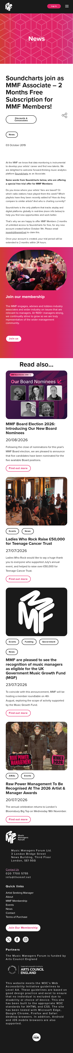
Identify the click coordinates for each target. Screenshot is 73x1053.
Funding (29, 641)
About (9, 897)
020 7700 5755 (17, 873)
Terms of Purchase (16, 917)
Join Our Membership (23, 928)
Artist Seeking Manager (19, 893)
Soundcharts (21, 173)
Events (12, 531)
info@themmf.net (18, 877)
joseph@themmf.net (16, 232)
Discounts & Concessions (21, 119)
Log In (54, 6)
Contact (10, 913)
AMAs (12, 775)
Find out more (18, 468)
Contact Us (12, 870)
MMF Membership (16, 901)
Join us (14, 338)
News (12, 134)
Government (48, 641)
